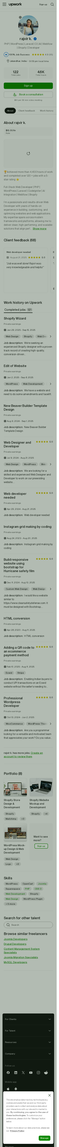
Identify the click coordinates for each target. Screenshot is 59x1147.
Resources (10, 1042)
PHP (27, 889)
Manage (44, 1138)
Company (10, 1053)
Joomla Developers (15, 939)
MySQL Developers (15, 962)
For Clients (10, 1019)
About (10, 110)
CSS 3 (38, 889)
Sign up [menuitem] (43, 4)
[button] (35, 39)
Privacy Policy (17, 1131)
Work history (46, 110)
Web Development (15, 894)
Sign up (28, 85)
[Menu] (4, 4)
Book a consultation (31, 94)
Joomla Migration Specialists (21, 957)
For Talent (10, 1030)
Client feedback (26, 110)
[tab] (18, 310)
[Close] (49, 1095)
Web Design (12, 899)
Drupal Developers (15, 944)
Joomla (42, 883)
